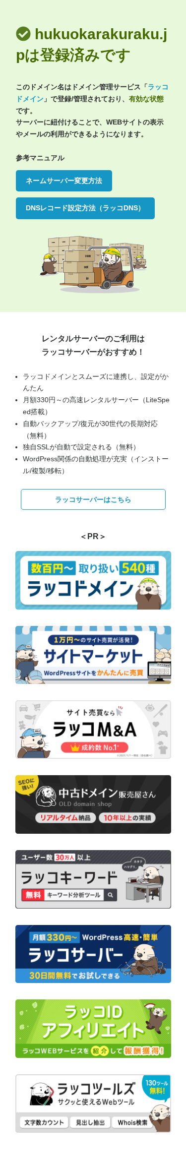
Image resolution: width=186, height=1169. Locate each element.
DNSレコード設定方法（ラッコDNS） (85, 208)
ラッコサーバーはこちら (93, 499)
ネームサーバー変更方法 (64, 181)
